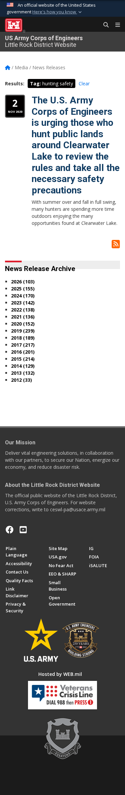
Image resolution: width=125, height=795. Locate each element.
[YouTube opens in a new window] (23, 530)
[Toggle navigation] (115, 25)
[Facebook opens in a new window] (10, 530)
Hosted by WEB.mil (60, 674)
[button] (57, 12)
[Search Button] (104, 25)
